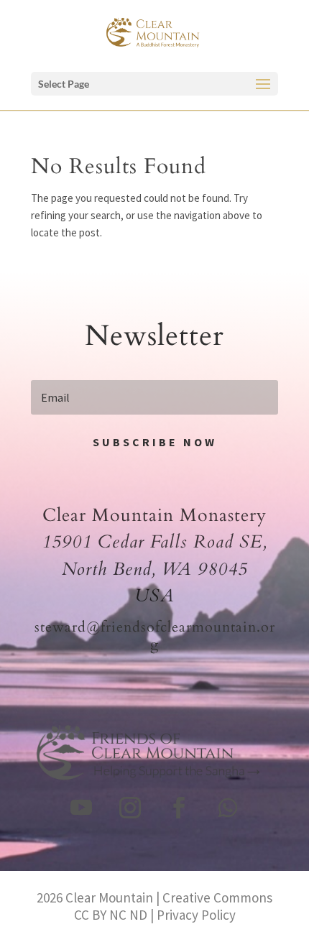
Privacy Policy (196, 914)
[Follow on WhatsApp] (227, 807)
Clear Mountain (109, 897)
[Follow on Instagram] (130, 807)
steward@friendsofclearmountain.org (154, 635)
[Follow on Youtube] (81, 807)
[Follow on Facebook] (178, 807)
